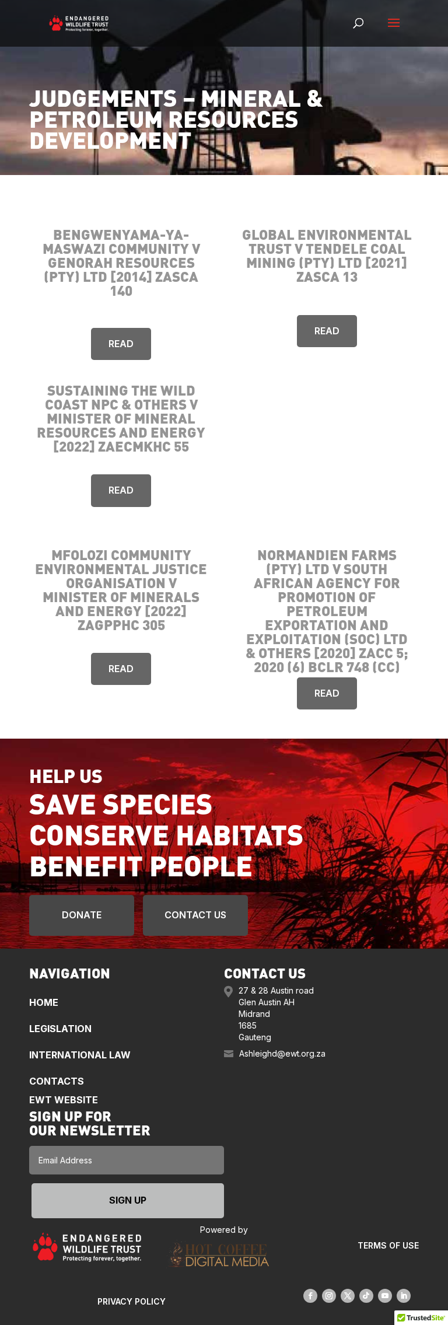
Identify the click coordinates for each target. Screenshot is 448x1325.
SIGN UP (127, 1200)
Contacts (56, 1081)
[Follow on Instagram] (329, 1296)
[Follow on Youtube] (385, 1296)
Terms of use (388, 1245)
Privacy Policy (131, 1301)
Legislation (60, 1028)
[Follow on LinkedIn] (404, 1296)
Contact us (195, 915)
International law (80, 1055)
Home (43, 1002)
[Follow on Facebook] (310, 1296)
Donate (82, 915)
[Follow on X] (348, 1296)
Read (121, 343)
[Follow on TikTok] (366, 1296)
